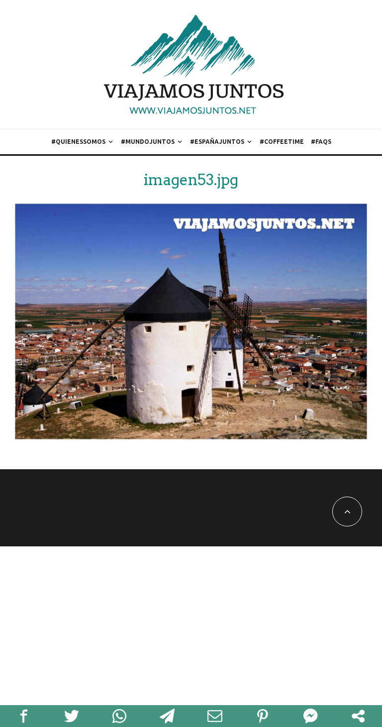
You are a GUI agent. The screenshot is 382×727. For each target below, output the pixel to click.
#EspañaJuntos (217, 141)
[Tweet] (72, 716)
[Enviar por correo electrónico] (215, 716)
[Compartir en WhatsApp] (119, 716)
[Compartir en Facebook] (24, 716)
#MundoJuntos (148, 141)
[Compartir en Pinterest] (262, 716)
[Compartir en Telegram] (167, 716)
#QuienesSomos (78, 141)
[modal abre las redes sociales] (358, 716)
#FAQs (321, 141)
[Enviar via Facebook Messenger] (310, 716)
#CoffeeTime (282, 141)
